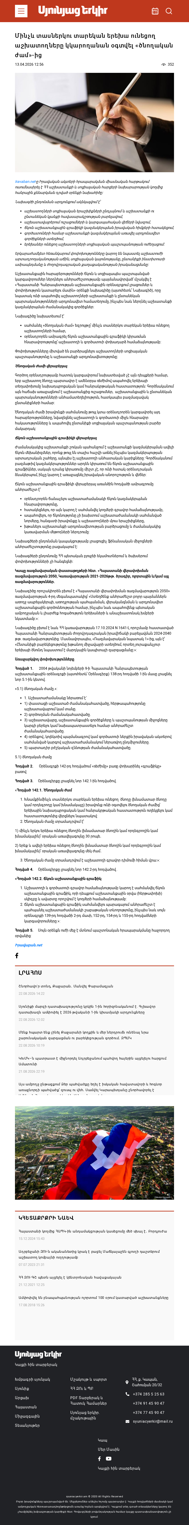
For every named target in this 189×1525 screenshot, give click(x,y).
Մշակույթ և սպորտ (88, 1379)
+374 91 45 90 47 (149, 1403)
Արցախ (22, 1398)
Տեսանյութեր (27, 1425)
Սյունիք (22, 1388)
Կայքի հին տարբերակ (36, 1364)
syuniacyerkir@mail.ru (153, 1421)
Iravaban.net (25, 181)
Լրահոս (30, 973)
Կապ (102, 1440)
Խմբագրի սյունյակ (32, 1379)
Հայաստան (26, 1407)
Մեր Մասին (109, 1449)
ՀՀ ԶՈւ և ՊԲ (81, 1388)
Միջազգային (27, 1416)
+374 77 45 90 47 (149, 1412)
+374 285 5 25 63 (149, 1394)
